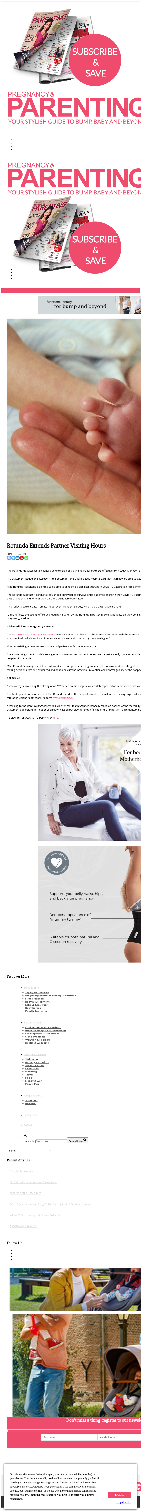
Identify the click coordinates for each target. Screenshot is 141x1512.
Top (3, 1509)
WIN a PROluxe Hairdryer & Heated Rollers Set (36, 1215)
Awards (28, 1125)
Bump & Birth (31, 987)
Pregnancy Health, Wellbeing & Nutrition (50, 995)
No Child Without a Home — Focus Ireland (33, 1182)
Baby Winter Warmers (22, 1171)
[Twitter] (13, 558)
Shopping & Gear (33, 1095)
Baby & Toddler (32, 1022)
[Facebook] (9, 558)
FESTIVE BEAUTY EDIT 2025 (25, 1193)
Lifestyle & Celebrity (35, 1054)
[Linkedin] (17, 558)
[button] (25, 1135)
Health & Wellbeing (37, 1042)
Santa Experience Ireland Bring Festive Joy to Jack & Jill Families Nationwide (51, 1204)
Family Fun (32, 1084)
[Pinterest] (22, 558)
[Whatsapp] (26, 558)
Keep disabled (123, 1502)
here (55, 717)
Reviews (30, 1103)
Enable (119, 1495)
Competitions (31, 1115)
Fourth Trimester (36, 1011)
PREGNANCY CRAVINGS (23, 1226)
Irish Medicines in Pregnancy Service (33, 634)
